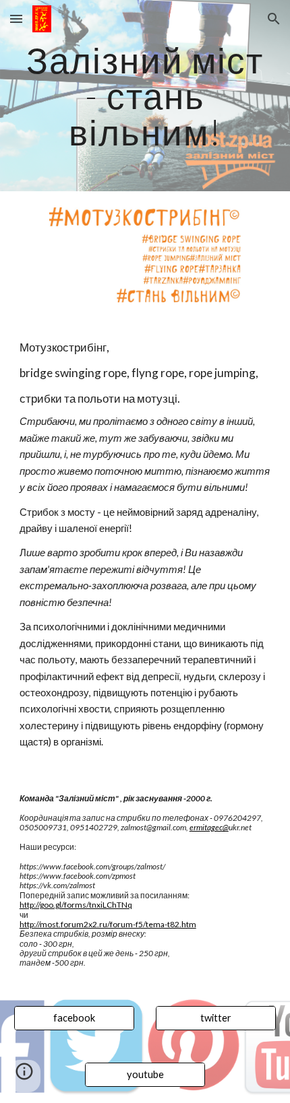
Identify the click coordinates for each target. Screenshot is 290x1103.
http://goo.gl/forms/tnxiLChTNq (76, 905)
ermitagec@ (209, 827)
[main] (145, 95)
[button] (16, 18)
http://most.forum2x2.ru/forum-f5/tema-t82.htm (108, 924)
